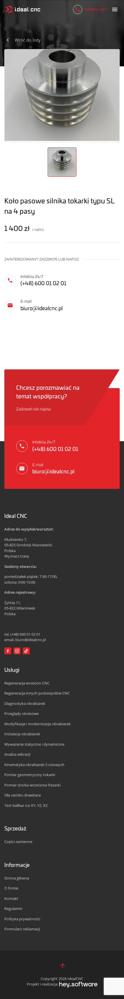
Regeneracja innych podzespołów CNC (37, 693)
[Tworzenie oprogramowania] (78, 984)
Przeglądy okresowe (21, 713)
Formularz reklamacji (22, 929)
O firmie (11, 888)
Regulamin (13, 908)
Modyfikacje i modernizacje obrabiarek (37, 723)
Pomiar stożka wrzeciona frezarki (32, 785)
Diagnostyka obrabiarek (24, 703)
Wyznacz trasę (16, 556)
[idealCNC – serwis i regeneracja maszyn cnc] (23, 9)
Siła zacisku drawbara (22, 795)
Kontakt (11, 898)
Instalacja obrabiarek (22, 733)
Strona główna (16, 878)
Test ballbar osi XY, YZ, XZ (26, 805)
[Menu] (114, 9)
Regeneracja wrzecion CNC (27, 683)
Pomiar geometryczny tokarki (29, 774)
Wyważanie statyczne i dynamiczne (34, 744)
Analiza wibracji (17, 754)
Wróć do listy (28, 40)
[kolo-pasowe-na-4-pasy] (62, 95)
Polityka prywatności (22, 918)
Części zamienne (18, 841)
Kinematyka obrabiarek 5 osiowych (34, 764)
